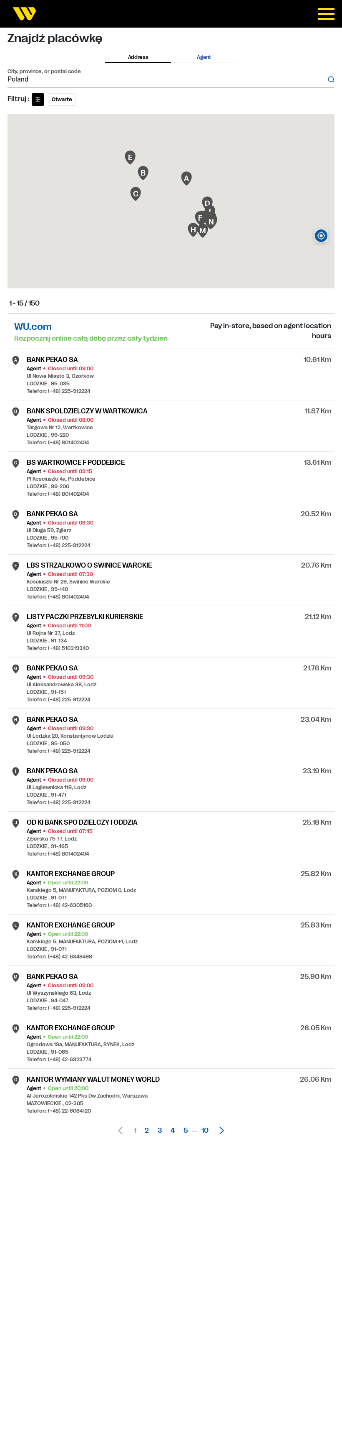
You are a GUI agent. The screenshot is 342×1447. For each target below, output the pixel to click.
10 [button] (205, 1130)
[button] (219, 1130)
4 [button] (173, 1130)
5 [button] (186, 1130)
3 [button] (160, 1130)
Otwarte (62, 99)
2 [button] (147, 1130)
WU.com (33, 326)
